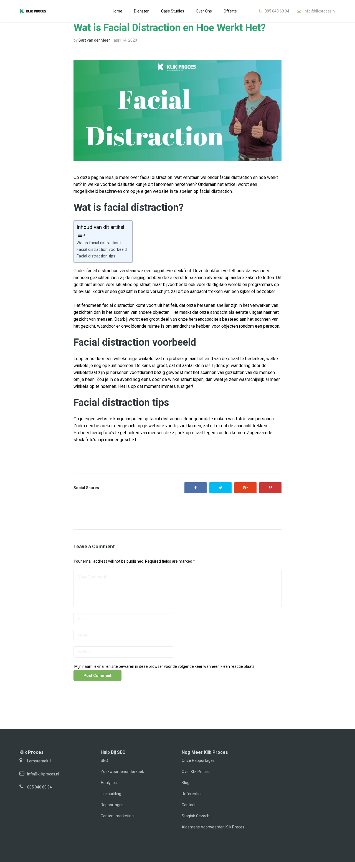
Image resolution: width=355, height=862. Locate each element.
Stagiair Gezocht (196, 816)
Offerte (230, 11)
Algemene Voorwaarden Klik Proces (213, 827)
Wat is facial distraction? (99, 243)
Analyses (109, 782)
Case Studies (172, 11)
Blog (185, 782)
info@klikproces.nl (320, 11)
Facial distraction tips (96, 256)
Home (117, 11)
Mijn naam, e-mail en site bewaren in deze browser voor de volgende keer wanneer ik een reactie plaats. (164, 666)
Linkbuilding (111, 794)
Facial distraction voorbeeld (102, 249)
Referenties (192, 794)
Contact (189, 805)
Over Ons (204, 11)
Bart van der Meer (94, 40)
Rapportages (112, 805)
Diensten (141, 11)
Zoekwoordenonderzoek (122, 771)
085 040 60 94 (277, 11)
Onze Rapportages (198, 760)
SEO (104, 760)
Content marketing (117, 816)
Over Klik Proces (196, 771)
